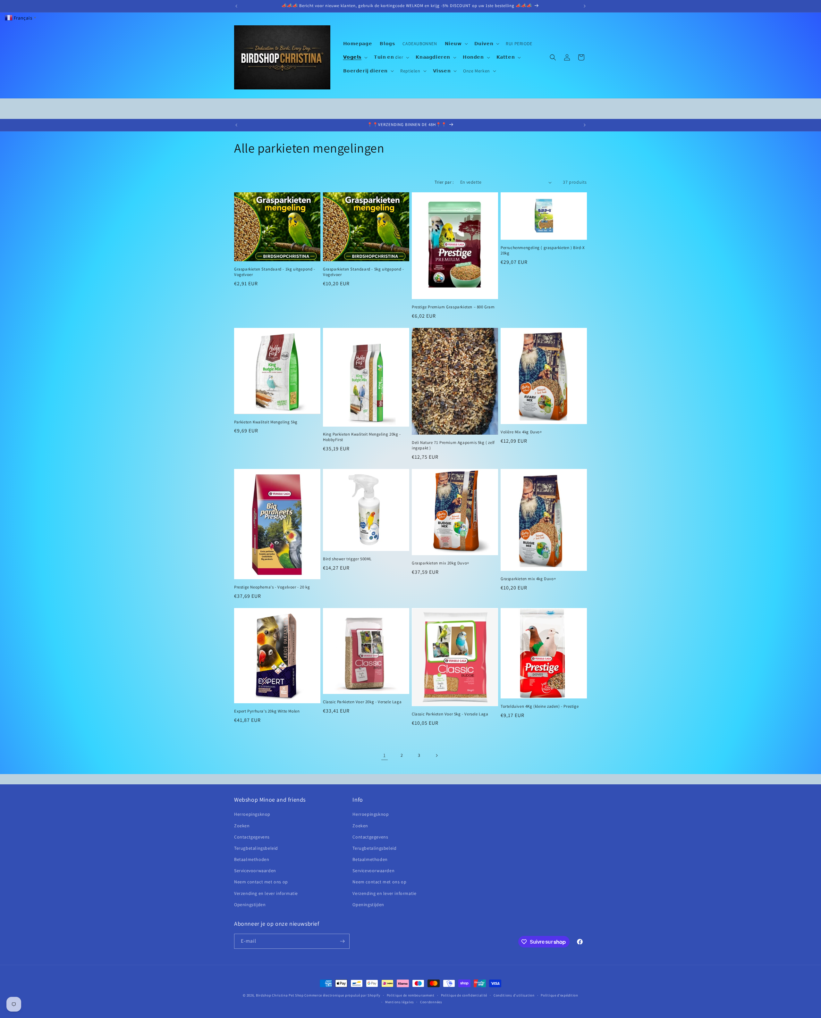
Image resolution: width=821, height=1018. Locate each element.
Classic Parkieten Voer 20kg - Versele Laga (362, 702)
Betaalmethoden (251, 859)
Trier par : (444, 182)
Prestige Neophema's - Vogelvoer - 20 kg (272, 587)
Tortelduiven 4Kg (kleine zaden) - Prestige (540, 706)
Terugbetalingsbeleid (256, 848)
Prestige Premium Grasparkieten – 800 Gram (453, 307)
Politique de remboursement (411, 995)
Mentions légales (399, 1002)
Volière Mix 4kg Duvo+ (521, 432)
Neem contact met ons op (261, 882)
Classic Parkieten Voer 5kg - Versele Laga (450, 714)
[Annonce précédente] (236, 6)
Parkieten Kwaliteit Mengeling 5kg (266, 422)
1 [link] (384, 755)
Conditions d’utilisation (514, 995)
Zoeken (242, 826)
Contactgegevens (252, 837)
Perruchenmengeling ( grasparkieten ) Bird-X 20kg (543, 250)
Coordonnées (431, 1002)
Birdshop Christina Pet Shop (280, 995)
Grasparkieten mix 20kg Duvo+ (440, 563)
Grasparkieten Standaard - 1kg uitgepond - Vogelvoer (274, 272)
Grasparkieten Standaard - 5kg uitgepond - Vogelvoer (363, 272)
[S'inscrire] (342, 941)
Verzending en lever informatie (266, 893)
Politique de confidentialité (464, 995)
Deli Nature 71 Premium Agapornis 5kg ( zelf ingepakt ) (453, 445)
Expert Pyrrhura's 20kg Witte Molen (267, 711)
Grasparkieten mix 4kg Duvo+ (528, 578)
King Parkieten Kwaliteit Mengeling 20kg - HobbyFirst (362, 437)
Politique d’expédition (559, 995)
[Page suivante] (436, 755)
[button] (455, 43)
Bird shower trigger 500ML (347, 559)
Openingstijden (250, 904)
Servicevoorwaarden (255, 870)
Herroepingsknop (252, 814)
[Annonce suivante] (585, 6)
